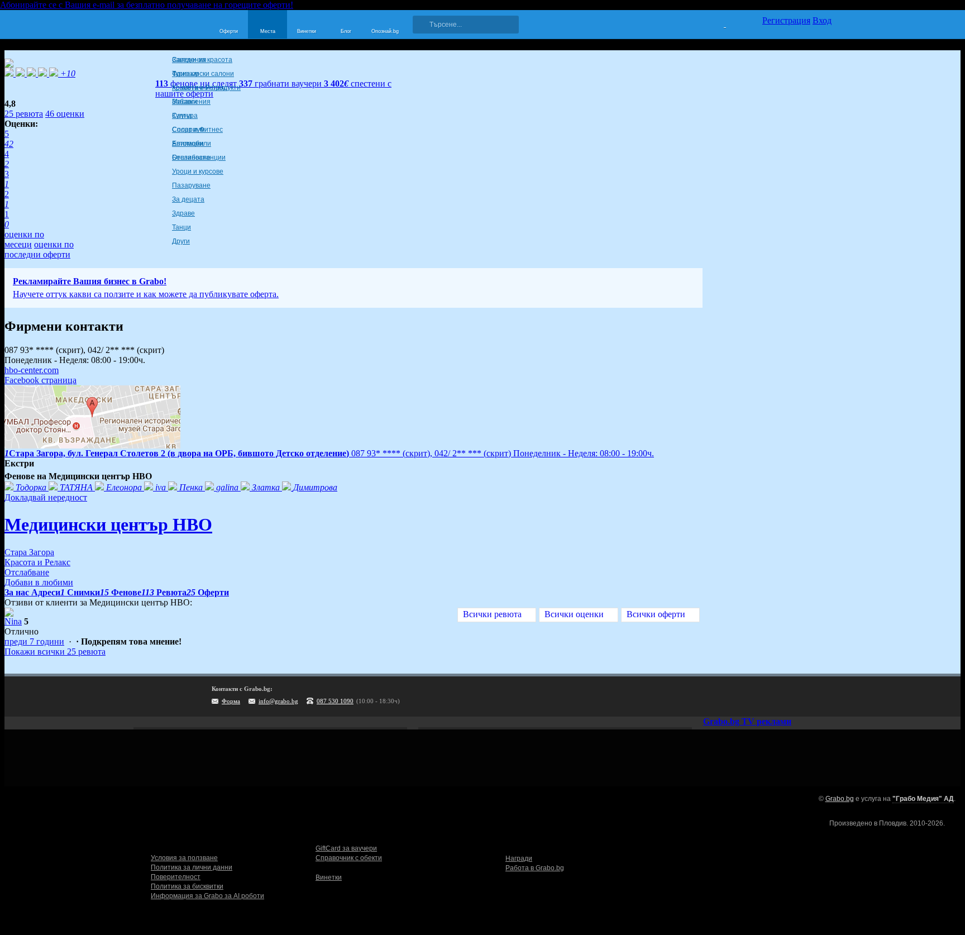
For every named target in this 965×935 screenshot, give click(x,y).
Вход (822, 20)
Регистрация (786, 20)
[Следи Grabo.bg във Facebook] (823, 696)
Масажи (184, 102)
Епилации (188, 143)
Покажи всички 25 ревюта (55, 651)
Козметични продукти (206, 88)
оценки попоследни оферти (39, 249)
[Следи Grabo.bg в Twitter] (800, 696)
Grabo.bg (839, 799)
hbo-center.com (31, 370)
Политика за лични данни (191, 867)
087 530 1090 (335, 701)
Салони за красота (202, 60)
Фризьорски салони (203, 74)
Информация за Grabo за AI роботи (207, 896)
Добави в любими (38, 582)
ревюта (23, 113)
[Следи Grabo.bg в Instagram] (777, 696)
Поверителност (175, 877)
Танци (181, 227)
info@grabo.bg (278, 701)
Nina (13, 621)
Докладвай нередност (45, 497)
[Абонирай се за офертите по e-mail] (754, 696)
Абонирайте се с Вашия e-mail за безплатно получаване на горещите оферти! (146, 4)
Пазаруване (191, 185)
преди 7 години (34, 641)
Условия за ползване (184, 858)
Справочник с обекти (349, 858)
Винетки (329, 877)
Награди (518, 858)
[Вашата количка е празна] (718, 23)
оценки (64, 113)
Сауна (182, 116)
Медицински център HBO (108, 524)
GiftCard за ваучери (346, 848)
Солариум (188, 129)
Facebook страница (40, 380)
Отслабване (191, 157)
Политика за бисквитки (187, 886)
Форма (231, 701)
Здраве (183, 213)
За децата (188, 199)
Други (181, 241)
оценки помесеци (24, 239)
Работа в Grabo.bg (534, 868)
